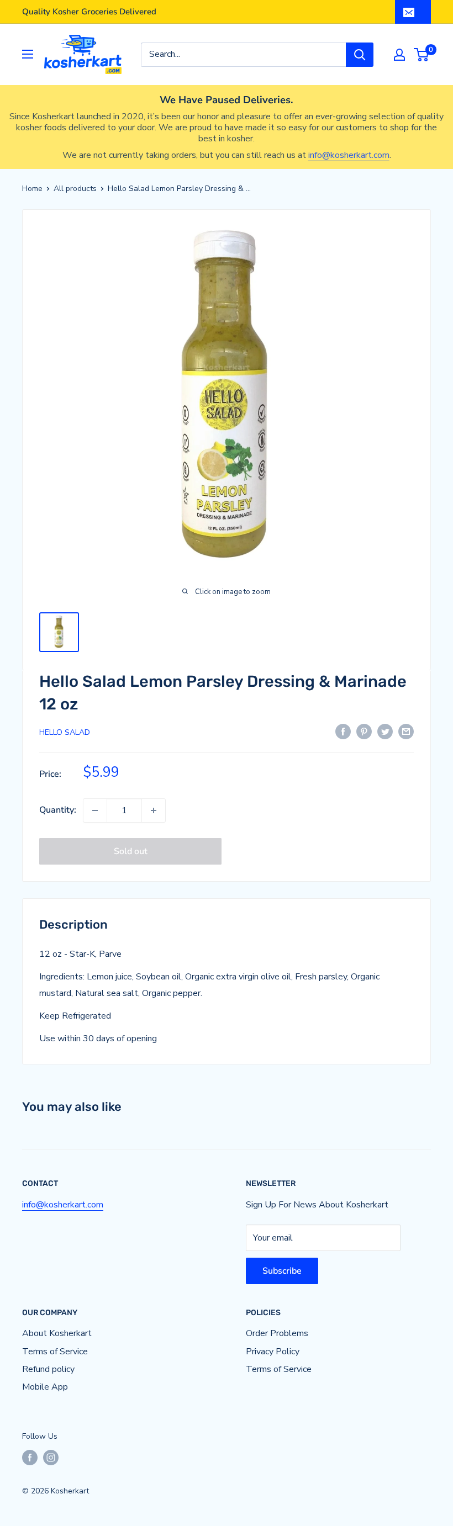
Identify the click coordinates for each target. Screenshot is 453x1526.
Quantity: (57, 810)
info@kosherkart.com (348, 155)
